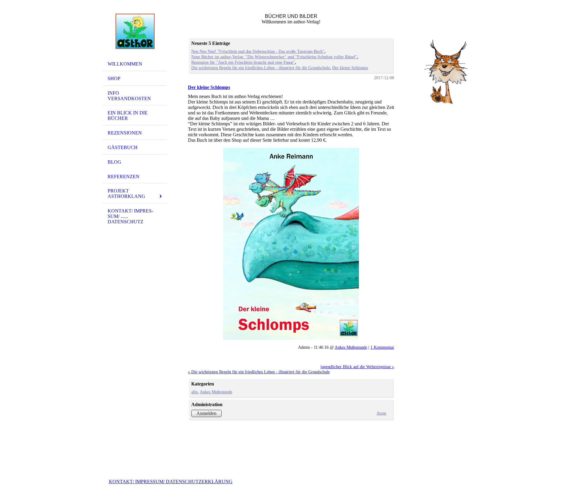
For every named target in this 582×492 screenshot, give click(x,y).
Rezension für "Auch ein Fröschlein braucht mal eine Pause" (243, 62)
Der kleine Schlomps (350, 67)
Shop (114, 78)
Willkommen (125, 63)
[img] (135, 31)
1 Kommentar (382, 347)
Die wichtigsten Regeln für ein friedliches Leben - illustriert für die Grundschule (260, 67)
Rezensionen (125, 132)
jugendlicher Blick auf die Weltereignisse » (357, 366)
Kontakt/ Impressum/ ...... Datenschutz (130, 216)
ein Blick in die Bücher (128, 115)
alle (194, 391)
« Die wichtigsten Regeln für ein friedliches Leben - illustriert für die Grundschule (259, 371)
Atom (381, 413)
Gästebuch (123, 147)
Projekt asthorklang (126, 193)
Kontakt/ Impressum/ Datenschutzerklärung (170, 481)
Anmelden (206, 413)
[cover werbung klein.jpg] (291, 244)
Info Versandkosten (129, 95)
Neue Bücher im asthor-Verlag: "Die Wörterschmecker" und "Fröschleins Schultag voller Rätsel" (274, 56)
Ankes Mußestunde (351, 347)
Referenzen (123, 176)
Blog (114, 162)
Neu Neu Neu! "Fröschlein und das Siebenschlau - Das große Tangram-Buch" (257, 51)
